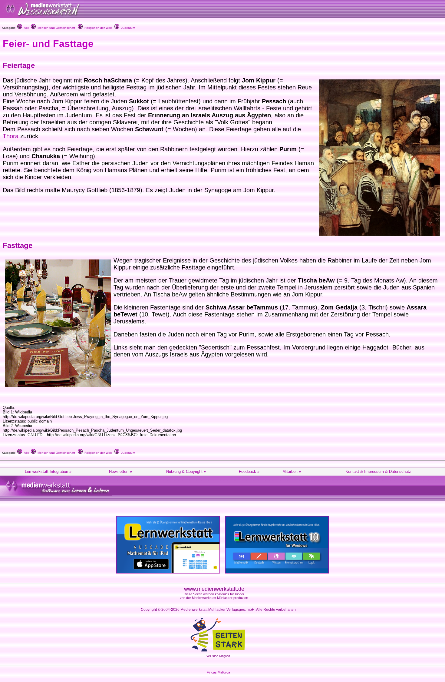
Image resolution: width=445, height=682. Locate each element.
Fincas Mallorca (218, 672)
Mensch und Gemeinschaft (55, 27)
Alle (25, 27)
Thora (10, 136)
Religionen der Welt (97, 27)
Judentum (127, 27)
